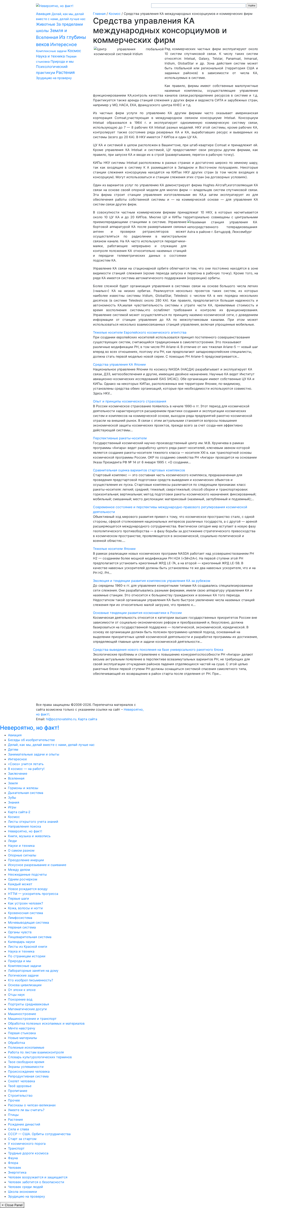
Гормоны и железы (23, 788)
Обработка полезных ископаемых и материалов (46, 1023)
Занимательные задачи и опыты (33, 754)
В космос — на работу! (26, 769)
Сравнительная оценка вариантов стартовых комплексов (139, 470)
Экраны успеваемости (26, 1067)
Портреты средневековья (28, 1004)
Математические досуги (27, 1009)
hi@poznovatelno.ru (61, 719)
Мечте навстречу (21, 1028)
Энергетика (17, 1172)
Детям (13, 749)
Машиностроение (22, 1014)
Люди (12, 841)
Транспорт (16, 1148)
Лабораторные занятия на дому (33, 971)
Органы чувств (20, 932)
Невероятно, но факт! (29, 727)
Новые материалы (22, 1038)
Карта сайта (87, 719)
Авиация (43, 14)
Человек (14, 1168)
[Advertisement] (61, 145)
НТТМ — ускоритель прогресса (33, 894)
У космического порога (27, 1144)
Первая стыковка (22, 1033)
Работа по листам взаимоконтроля (36, 1052)
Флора (13, 1163)
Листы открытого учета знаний (33, 822)
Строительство (20, 1095)
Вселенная (16, 778)
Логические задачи (23, 975)
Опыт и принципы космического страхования (129, 401)
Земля (13, 783)
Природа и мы (62, 61)
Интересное (63, 44)
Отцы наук (16, 995)
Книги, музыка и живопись (29, 836)
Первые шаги (18, 898)
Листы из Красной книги (27, 946)
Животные (45, 24)
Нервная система (22, 927)
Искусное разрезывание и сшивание (37, 865)
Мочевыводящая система (28, 922)
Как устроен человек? (25, 903)
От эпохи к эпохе (22, 990)
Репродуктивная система (28, 1076)
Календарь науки (21, 942)
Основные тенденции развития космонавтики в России (137, 613)
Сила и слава (18, 1129)
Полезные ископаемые (26, 1047)
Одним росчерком (22, 879)
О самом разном (21, 850)
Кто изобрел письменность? (30, 980)
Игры (12, 807)
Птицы (13, 1115)
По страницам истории (26, 956)
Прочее (14, 1100)
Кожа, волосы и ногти (25, 908)
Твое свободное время (26, 1062)
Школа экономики (22, 1192)
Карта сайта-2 (19, 812)
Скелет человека (21, 1081)
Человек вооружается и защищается (37, 1177)
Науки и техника (21, 846)
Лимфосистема (20, 918)
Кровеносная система (25, 913)
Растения (65, 72)
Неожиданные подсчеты (27, 874)
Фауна (13, 1158)
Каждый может (20, 884)
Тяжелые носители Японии (114, 549)
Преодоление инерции (26, 860)
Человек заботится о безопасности (36, 1182)
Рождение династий (24, 1124)
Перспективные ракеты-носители (120, 438)
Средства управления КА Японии (119, 364)
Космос (74, 50)
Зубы (12, 798)
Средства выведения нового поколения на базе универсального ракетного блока (158, 650)
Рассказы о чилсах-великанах (32, 1105)
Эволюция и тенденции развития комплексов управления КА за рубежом (151, 581)
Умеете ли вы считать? (26, 1110)
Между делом (19, 870)
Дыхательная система (25, 793)
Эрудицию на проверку (54, 78)
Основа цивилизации (25, 985)
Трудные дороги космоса (28, 1153)
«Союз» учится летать (26, 764)
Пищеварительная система (29, 937)
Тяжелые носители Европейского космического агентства (139, 332)
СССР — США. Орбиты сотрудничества (39, 1134)
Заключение (17, 773)
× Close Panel (12, 1205)
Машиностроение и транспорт (32, 1019)
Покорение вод (20, 999)
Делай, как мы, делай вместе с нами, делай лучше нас (51, 745)
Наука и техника (50, 56)
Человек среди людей (25, 1187)
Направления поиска (24, 826)
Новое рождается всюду (28, 889)
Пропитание (17, 1091)
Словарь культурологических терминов (40, 1057)
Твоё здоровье (19, 1086)
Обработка (16, 1043)
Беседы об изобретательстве (31, 740)
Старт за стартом (22, 1139)
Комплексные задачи (51, 51)
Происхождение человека (29, 1071)
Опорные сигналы (22, 855)
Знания (13, 802)
